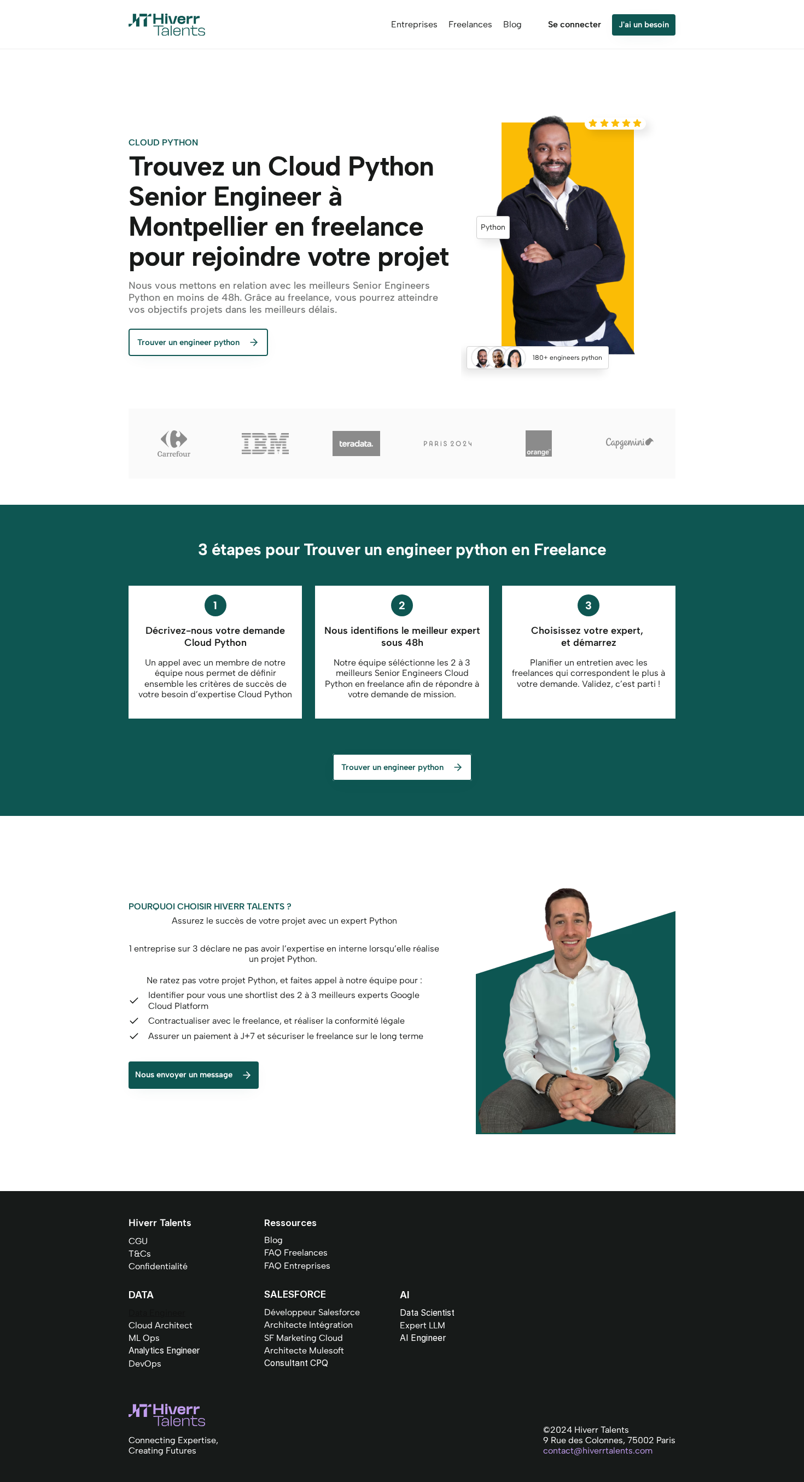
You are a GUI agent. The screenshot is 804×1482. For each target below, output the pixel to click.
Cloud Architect (161, 1325)
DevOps (145, 1363)
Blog (273, 1240)
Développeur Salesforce (312, 1312)
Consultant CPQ (296, 1363)
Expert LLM (422, 1325)
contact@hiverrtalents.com (597, 1450)
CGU (138, 1241)
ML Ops (144, 1338)
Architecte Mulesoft (304, 1350)
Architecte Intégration (308, 1325)
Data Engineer (157, 1313)
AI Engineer (423, 1338)
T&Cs (140, 1253)
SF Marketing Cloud (303, 1338)
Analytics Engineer (164, 1350)
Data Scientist (427, 1313)
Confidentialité (158, 1266)
